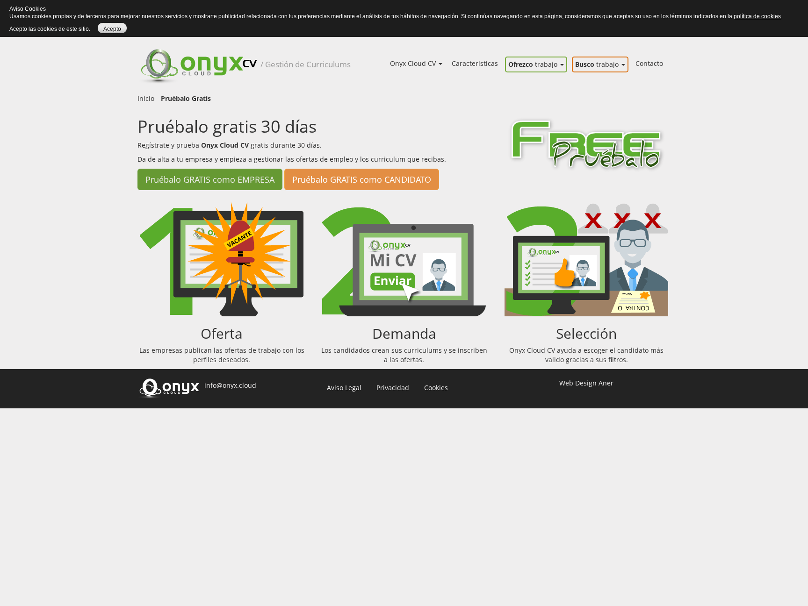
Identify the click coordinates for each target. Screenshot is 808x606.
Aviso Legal (344, 387)
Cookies (436, 387)
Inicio (145, 98)
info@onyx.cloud (230, 385)
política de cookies (757, 16)
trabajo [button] (533, 64)
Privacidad (392, 387)
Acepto (112, 29)
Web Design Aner (586, 382)
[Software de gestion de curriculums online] (198, 56)
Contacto (649, 63)
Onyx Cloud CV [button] (414, 63)
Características (475, 63)
